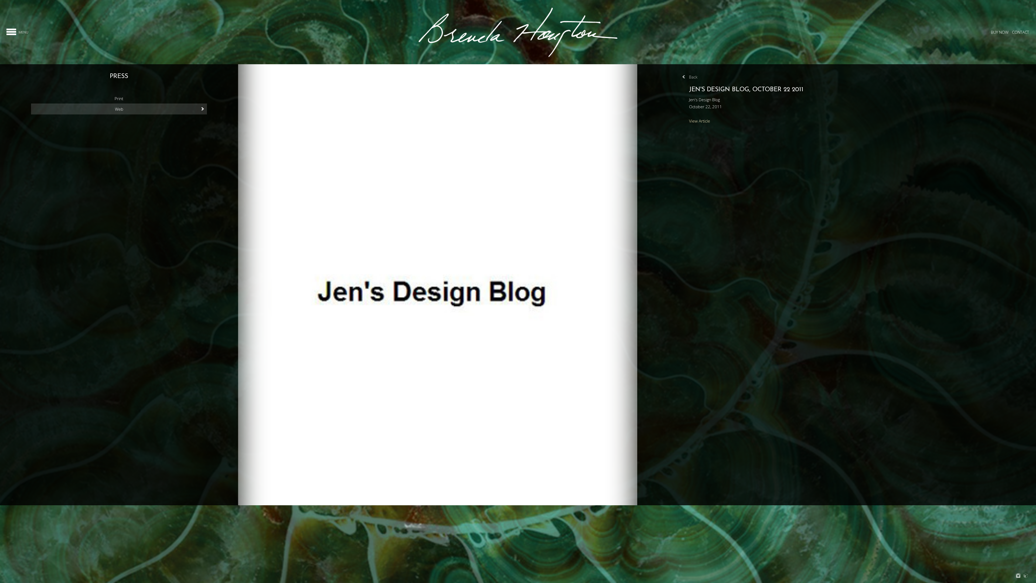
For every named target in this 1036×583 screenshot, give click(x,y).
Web (119, 109)
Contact (1020, 32)
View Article (699, 121)
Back (693, 77)
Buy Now (999, 32)
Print (119, 98)
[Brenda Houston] (518, 57)
